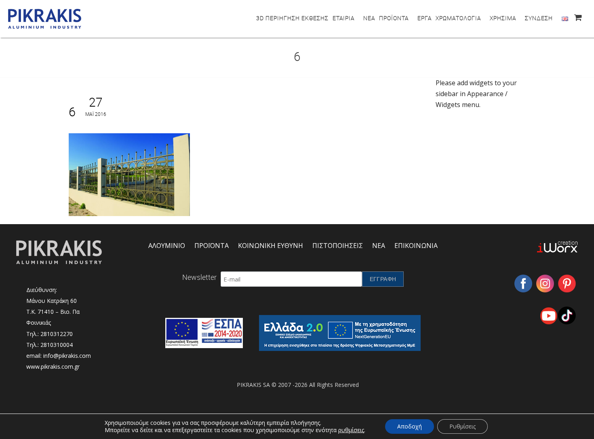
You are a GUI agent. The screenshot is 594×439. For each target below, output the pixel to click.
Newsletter (199, 277)
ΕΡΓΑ (424, 18)
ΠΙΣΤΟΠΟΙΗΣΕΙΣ (337, 245)
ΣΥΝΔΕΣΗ (539, 18)
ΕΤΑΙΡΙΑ (343, 18)
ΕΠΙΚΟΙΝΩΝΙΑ (416, 245)
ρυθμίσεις (351, 430)
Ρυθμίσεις (462, 426)
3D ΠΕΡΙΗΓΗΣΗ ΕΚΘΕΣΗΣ (292, 18)
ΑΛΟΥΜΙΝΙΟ (166, 245)
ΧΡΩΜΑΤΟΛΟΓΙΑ (458, 18)
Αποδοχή (409, 426)
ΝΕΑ (369, 18)
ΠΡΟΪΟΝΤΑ (394, 18)
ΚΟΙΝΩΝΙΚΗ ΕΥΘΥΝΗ (270, 245)
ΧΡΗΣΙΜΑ (503, 18)
